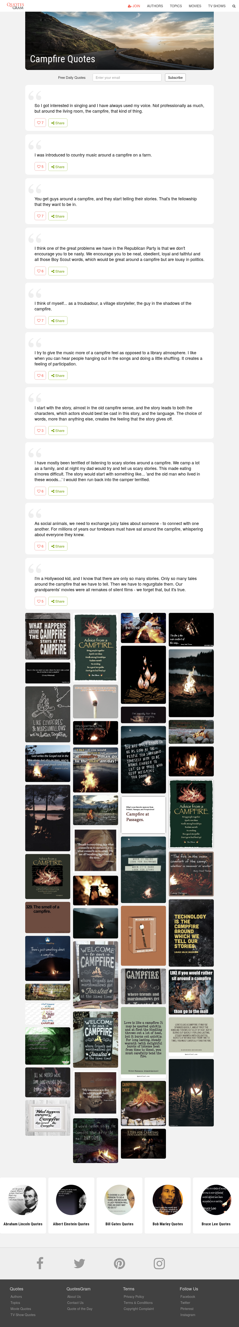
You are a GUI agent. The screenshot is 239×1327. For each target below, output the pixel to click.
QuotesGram (15, 6)
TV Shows (216, 5)
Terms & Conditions (138, 1302)
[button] (234, 6)
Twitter (185, 1302)
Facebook (187, 1296)
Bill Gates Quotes (119, 1224)
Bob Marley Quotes (168, 1224)
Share (59, 122)
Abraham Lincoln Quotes (23, 1224)
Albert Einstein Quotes (71, 1224)
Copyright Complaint (139, 1308)
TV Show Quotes (23, 1314)
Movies (195, 5)
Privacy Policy (134, 1296)
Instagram (187, 1314)
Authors (155, 5)
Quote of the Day (79, 1308)
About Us (74, 1296)
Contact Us (75, 1302)
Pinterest (186, 1308)
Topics (176, 5)
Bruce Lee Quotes (216, 1224)
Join (136, 5)
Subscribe (175, 77)
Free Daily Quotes (72, 77)
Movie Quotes (21, 1308)
